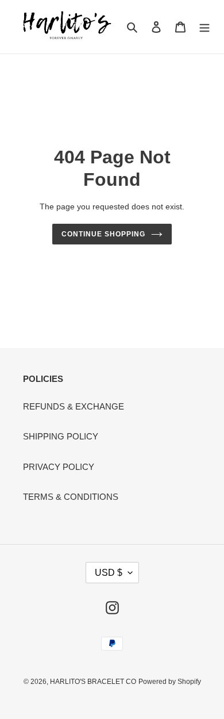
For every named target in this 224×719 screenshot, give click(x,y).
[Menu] (204, 26)
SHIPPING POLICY (60, 436)
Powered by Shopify (169, 682)
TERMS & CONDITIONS (70, 497)
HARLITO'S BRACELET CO (93, 682)
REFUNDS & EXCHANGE (73, 406)
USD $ (108, 573)
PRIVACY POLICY (58, 467)
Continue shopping (103, 234)
